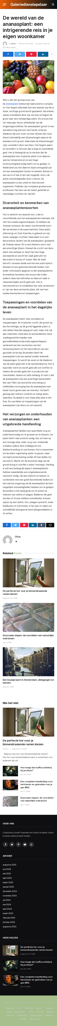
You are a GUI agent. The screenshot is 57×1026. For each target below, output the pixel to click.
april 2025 (7, 878)
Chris (13, 44)
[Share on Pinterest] (31, 54)
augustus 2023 (9, 927)
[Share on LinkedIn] (43, 54)
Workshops (34, 1019)
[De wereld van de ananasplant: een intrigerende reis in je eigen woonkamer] (28, 77)
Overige (10, 1015)
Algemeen (10, 1008)
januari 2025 (8, 887)
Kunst (9, 1012)
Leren (30, 1012)
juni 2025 (7, 869)
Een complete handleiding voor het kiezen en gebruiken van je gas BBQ (36, 784)
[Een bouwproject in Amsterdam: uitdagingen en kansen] (28, 661)
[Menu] (4, 4)
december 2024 (10, 891)
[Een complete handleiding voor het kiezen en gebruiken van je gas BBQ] (10, 785)
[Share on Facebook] (8, 54)
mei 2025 (7, 874)
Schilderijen (22, 1015)
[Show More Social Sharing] (51, 54)
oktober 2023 (9, 922)
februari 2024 (9, 918)
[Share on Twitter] (19, 54)
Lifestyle (40, 1012)
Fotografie (28, 1008)
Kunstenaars (20, 1012)
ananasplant (12, 104)
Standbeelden (36, 1015)
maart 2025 (8, 882)
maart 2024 (8, 913)
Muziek (50, 1012)
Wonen (24, 1019)
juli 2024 (7, 900)
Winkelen (49, 1015)
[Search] (52, 4)
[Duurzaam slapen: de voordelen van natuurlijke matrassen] (28, 617)
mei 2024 (7, 904)
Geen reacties (44, 44)
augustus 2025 (9, 865)
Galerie (39, 1008)
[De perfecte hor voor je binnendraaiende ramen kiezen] (28, 572)
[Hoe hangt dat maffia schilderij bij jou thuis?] (10, 771)
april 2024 (7, 909)
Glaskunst (50, 1008)
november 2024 (10, 896)
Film (19, 1008)
